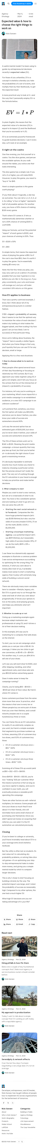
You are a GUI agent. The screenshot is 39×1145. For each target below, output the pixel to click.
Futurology (24, 1118)
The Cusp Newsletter (27, 1127)
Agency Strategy (5, 15)
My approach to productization (16, 1012)
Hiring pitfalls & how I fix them (15, 963)
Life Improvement (27, 1121)
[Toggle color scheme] (20, 1141)
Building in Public (26, 1112)
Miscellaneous (25, 1124)
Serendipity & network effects (16, 1059)
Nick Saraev (11, 1142)
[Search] (8, 3)
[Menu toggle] (35, 3)
